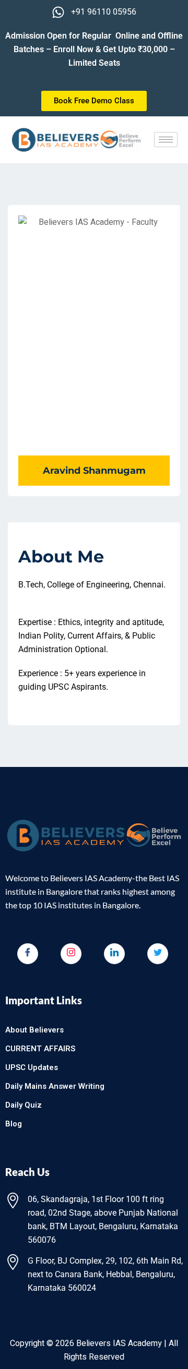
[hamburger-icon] (166, 139)
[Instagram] (71, 953)
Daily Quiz (23, 1105)
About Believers (34, 1030)
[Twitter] (157, 953)
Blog (13, 1124)
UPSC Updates (31, 1067)
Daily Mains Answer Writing (54, 1086)
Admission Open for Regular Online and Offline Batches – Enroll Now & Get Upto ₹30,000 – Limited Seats (94, 49)
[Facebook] (27, 953)
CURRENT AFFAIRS (40, 1048)
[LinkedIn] (114, 953)
